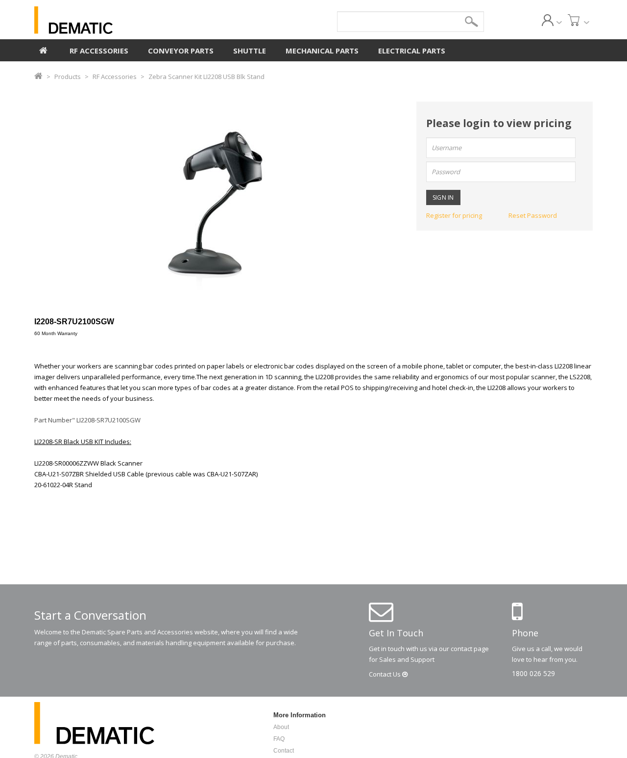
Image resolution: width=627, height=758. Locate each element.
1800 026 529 (533, 673)
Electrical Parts (411, 50)
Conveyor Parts (181, 50)
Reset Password (532, 215)
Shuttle (249, 50)
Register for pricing (454, 215)
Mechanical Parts (322, 50)
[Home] (43, 49)
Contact (385, 674)
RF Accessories (99, 50)
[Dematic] (118, 20)
